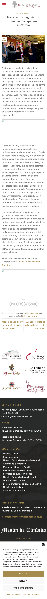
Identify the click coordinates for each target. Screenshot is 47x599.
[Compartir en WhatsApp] (12, 304)
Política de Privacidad (30, 594)
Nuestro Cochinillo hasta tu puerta (20, 477)
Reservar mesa (10, 457)
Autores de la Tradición (14, 463)
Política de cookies (14, 594)
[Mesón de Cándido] (26, 4)
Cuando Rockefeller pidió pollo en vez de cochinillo (35, 325)
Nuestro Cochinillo (21, 460)
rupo (15, 480)
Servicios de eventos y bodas (17, 473)
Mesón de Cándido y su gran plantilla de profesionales (12, 325)
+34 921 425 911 (9, 413)
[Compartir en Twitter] (21, 304)
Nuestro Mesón (11, 453)
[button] (43, 544)
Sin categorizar (23, 14)
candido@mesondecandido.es (16, 416)
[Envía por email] (26, 304)
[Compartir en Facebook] (16, 304)
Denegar (23, 581)
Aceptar (23, 573)
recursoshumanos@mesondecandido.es (21, 516)
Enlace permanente (30, 316)
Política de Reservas (23, 539)
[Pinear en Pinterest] (30, 304)
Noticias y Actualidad (13, 487)
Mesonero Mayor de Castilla (17, 467)
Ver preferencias (23, 588)
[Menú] (4, 4)
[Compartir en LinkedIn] (35, 304)
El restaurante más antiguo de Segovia (22, 484)
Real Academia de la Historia (17, 470)
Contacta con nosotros (14, 490)
